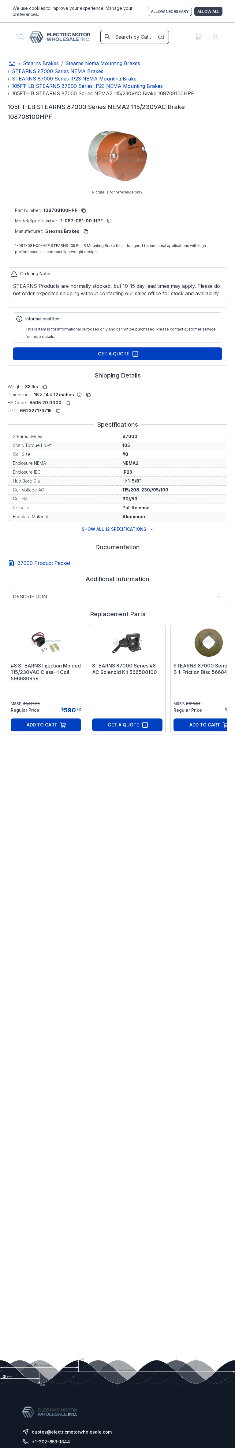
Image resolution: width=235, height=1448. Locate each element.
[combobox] (134, 37)
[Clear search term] (161, 37)
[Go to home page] (12, 63)
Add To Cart (42, 725)
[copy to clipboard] (84, 210)
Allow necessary (170, 11)
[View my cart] (198, 36)
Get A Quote (113, 354)
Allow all (208, 11)
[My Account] (215, 36)
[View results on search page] (107, 37)
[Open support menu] (19, 36)
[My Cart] (198, 36)
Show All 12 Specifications (114, 529)
